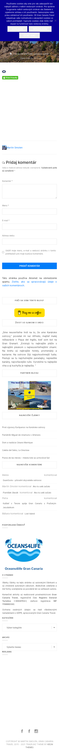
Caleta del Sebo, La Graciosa (15, 450)
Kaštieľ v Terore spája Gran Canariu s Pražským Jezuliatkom (29, 505)
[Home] (11, 54)
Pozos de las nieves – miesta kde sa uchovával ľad (26, 458)
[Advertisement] (29, 109)
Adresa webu (8, 235)
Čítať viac (29, 35)
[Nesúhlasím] (55, 20)
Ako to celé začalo (41, 486)
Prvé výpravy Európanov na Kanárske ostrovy (23, 427)
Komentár (7, 181)
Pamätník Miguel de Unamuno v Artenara (21, 435)
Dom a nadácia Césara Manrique (17, 442)
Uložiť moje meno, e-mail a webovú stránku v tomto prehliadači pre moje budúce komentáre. (30, 252)
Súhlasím (17, 29)
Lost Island (30, 513)
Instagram (37, 731)
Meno (5, 205)
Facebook (22, 731)
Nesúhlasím (40, 29)
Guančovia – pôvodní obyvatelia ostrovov (22, 480)
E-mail (5, 220)
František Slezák (10, 492)
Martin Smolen (14, 147)
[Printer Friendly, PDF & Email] (10, 77)
